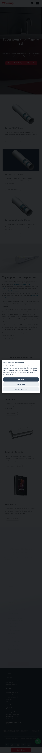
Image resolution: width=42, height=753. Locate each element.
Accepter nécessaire (21, 389)
